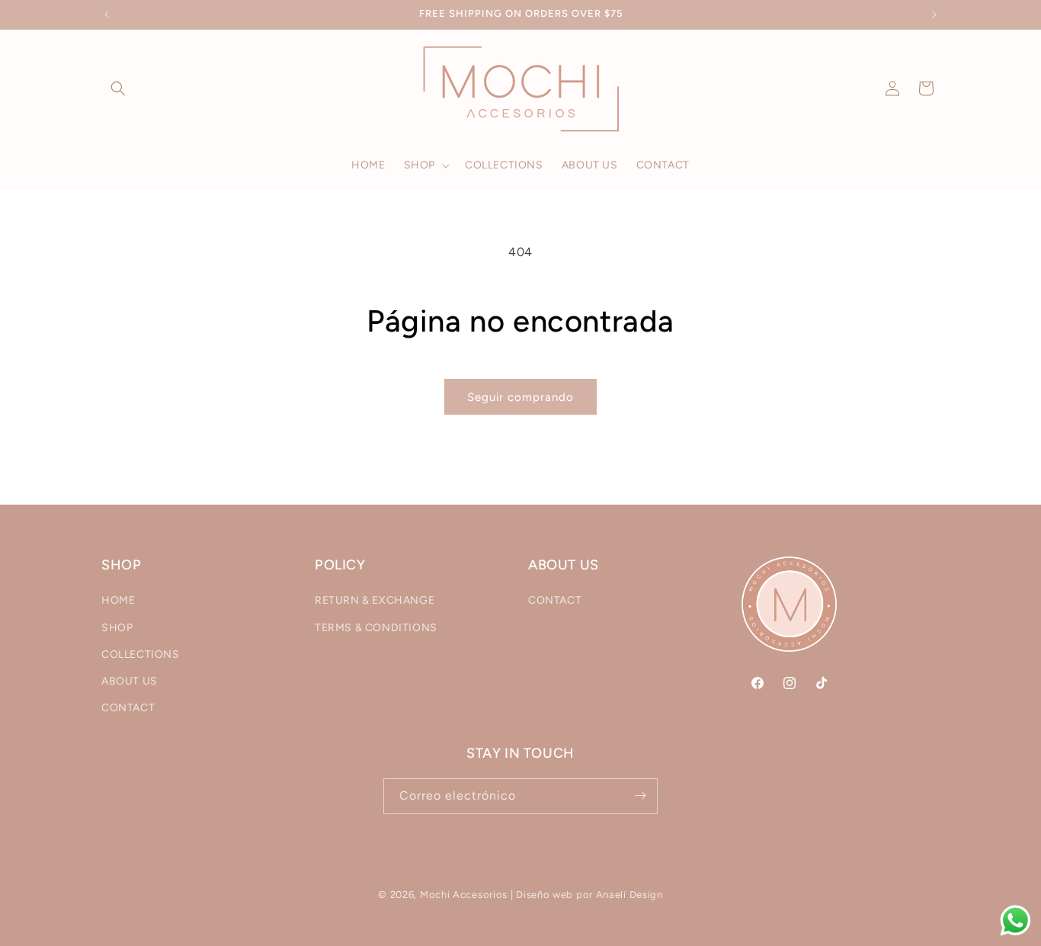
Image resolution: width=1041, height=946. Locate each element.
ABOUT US (129, 681)
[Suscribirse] (640, 795)
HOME (118, 601)
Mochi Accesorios (464, 894)
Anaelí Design (629, 894)
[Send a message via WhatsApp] (1015, 920)
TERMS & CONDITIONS (376, 627)
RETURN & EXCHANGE (374, 601)
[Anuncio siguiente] (934, 14)
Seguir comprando (520, 397)
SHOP (117, 627)
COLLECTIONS (140, 654)
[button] (118, 88)
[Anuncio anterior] (106, 14)
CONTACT (128, 708)
